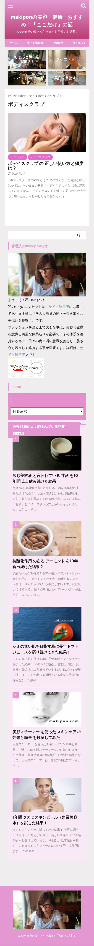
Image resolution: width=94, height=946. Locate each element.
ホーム (14, 43)
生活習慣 (57, 43)
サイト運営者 (35, 43)
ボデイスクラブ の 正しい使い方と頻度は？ (46, 166)
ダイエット (79, 43)
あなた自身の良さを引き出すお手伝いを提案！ (47, 935)
